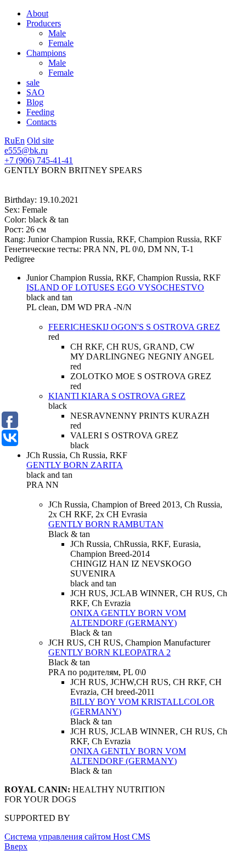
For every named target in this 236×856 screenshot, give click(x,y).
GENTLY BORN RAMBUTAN (106, 524)
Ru (9, 140)
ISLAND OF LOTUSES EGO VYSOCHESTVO (115, 287)
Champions (46, 53)
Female (61, 43)
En (20, 140)
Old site (40, 140)
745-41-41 (38, 160)
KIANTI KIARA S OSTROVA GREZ (117, 396)
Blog (34, 102)
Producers (43, 23)
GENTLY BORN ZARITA (74, 465)
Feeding (40, 112)
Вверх (15, 846)
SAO (35, 92)
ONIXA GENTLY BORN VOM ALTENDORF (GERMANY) (128, 617)
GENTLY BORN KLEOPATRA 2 (109, 652)
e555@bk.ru (26, 150)
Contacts (41, 122)
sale (33, 82)
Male (57, 33)
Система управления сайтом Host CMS (77, 836)
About (37, 13)
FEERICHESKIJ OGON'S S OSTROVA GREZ (134, 327)
